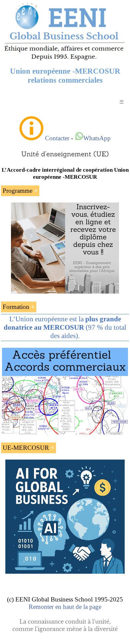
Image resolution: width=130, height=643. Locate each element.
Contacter (57, 138)
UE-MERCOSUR (26, 447)
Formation (16, 306)
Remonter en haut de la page (65, 606)
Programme (17, 190)
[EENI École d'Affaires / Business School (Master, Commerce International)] (65, 60)
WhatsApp (97, 138)
